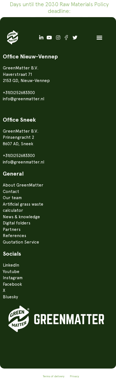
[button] (99, 37)
